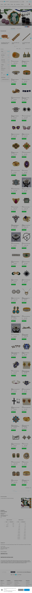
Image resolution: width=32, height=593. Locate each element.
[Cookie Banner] (16, 590)
